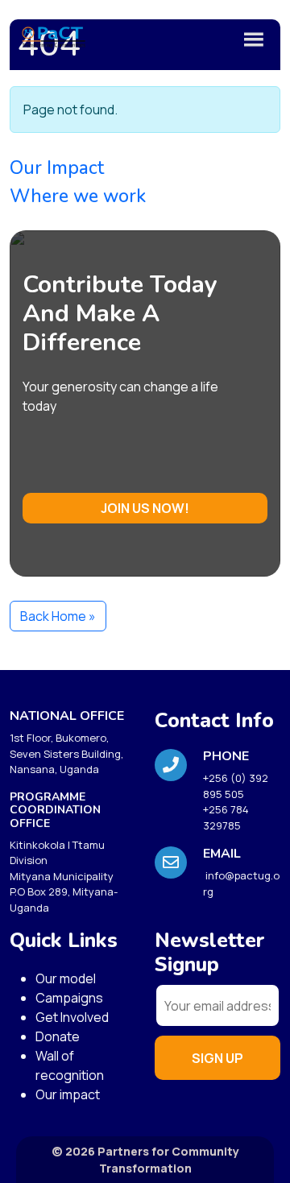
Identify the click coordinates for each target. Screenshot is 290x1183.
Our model (65, 978)
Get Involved (72, 1017)
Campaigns (69, 998)
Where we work (78, 196)
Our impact (67, 1094)
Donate (57, 1036)
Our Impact (57, 167)
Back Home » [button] (58, 616)
